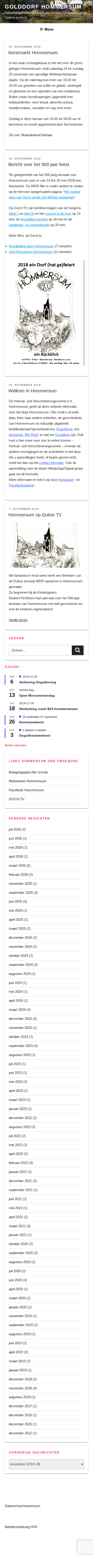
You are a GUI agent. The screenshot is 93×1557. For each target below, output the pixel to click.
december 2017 (20, 1406)
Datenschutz (14, 1506)
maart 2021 (17, 1226)
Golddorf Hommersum (43, 7)
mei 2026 (15, 847)
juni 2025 (15, 901)
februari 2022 (18, 1163)
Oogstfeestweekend (34, 735)
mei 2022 (15, 1145)
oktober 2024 (18, 956)
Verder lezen (18, 620)
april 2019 (16, 1352)
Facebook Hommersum (26, 790)
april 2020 (16, 1289)
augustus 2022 (19, 1127)
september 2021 (21, 1190)
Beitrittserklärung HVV (21, 1527)
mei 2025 (15, 910)
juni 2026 (15, 838)
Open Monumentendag (37, 695)
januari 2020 (18, 1307)
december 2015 (20, 1424)
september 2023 (21, 1046)
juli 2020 (15, 1271)
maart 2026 (17, 865)
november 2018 (20, 1388)
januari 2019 (18, 1370)
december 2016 (20, 1415)
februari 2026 (18, 874)
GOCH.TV (16, 799)
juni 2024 (15, 983)
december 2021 (20, 1181)
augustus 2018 (19, 1397)
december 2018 (20, 1379)
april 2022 (16, 1154)
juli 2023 (15, 1064)
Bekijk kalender (15, 745)
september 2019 (21, 1325)
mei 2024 (15, 991)
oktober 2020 (18, 1244)
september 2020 (21, 1253)
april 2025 (16, 919)
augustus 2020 (19, 1262)
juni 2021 (15, 1199)
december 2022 (20, 1118)
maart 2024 (17, 1009)
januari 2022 (18, 1172)
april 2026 (16, 856)
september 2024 (21, 965)
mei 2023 (15, 1082)
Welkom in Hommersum (32, 390)
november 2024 (20, 946)
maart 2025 (17, 928)
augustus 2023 (19, 1055)
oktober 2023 (18, 1037)
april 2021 (16, 1217)
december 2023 (20, 1019)
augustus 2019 (19, 1334)
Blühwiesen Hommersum (27, 781)
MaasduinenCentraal (36, 135)
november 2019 (20, 1316)
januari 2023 (18, 1109)
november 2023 (20, 1028)
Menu (48, 29)
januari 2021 (18, 1235)
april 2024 (16, 1000)
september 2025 (21, 892)
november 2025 (20, 883)
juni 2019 (15, 1343)
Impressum (31, 1506)
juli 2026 (15, 829)
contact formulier (51, 463)
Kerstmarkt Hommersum (33, 52)
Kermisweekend (31, 722)
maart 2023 (17, 1100)
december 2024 (20, 937)
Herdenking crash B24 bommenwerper (48, 709)
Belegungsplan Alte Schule (28, 772)
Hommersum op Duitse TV (35, 514)
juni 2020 (15, 1280)
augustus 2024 (19, 974)
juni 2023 (15, 1073)
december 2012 (20, 1433)
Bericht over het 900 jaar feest (38, 164)
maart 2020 (17, 1298)
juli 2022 (15, 1136)
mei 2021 (15, 1208)
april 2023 (16, 1091)
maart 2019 (17, 1361)
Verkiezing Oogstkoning (37, 682)
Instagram (66, 480)
